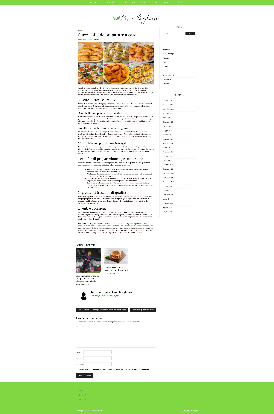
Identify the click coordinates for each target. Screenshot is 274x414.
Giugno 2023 (167, 156)
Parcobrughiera (85, 39)
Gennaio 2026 (168, 105)
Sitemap (81, 391)
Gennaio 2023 (168, 169)
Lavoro (166, 2)
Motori (144, 2)
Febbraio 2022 (168, 190)
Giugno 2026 (167, 100)
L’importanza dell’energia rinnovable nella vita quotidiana (102, 310)
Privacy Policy (83, 395)
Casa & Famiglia (110, 2)
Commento (81, 326)
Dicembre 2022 (168, 173)
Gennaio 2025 (168, 122)
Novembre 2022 (168, 177)
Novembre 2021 (168, 195)
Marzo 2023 (167, 160)
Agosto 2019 (167, 207)
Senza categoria (169, 75)
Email (79, 358)
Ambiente (94, 2)
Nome (79, 352)
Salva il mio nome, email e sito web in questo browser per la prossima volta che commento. (114, 369)
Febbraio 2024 (168, 135)
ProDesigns (194, 411)
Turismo (155, 2)
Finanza (124, 2)
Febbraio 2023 (168, 165)
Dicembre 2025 (168, 109)
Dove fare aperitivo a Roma (143, 310)
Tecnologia (179, 2)
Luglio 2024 (167, 126)
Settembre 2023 (168, 152)
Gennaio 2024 (168, 139)
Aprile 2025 (167, 118)
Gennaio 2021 (168, 203)
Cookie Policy (82, 399)
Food (134, 2)
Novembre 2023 (168, 143)
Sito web (79, 364)
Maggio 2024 (167, 130)
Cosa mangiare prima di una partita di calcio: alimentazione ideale (87, 278)
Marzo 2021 (167, 199)
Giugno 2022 (167, 186)
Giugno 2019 (167, 212)
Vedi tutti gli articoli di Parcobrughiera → (106, 296)
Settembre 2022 (168, 182)
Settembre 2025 (168, 113)
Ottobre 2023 (167, 148)
